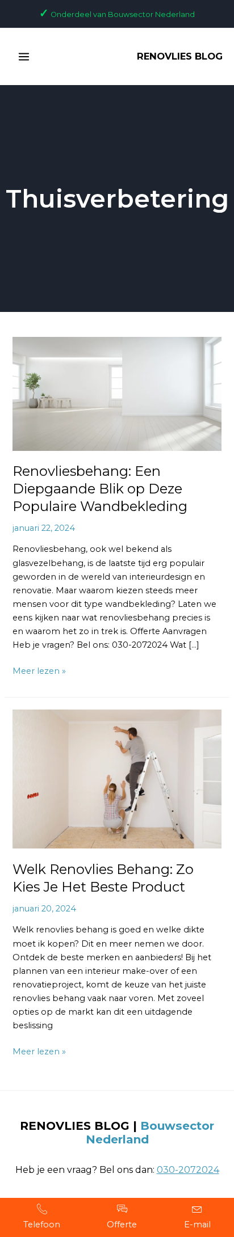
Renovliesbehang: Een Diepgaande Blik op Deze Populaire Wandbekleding (99, 488)
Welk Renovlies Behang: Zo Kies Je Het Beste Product (103, 878)
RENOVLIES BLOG (180, 56)
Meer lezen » (39, 670)
